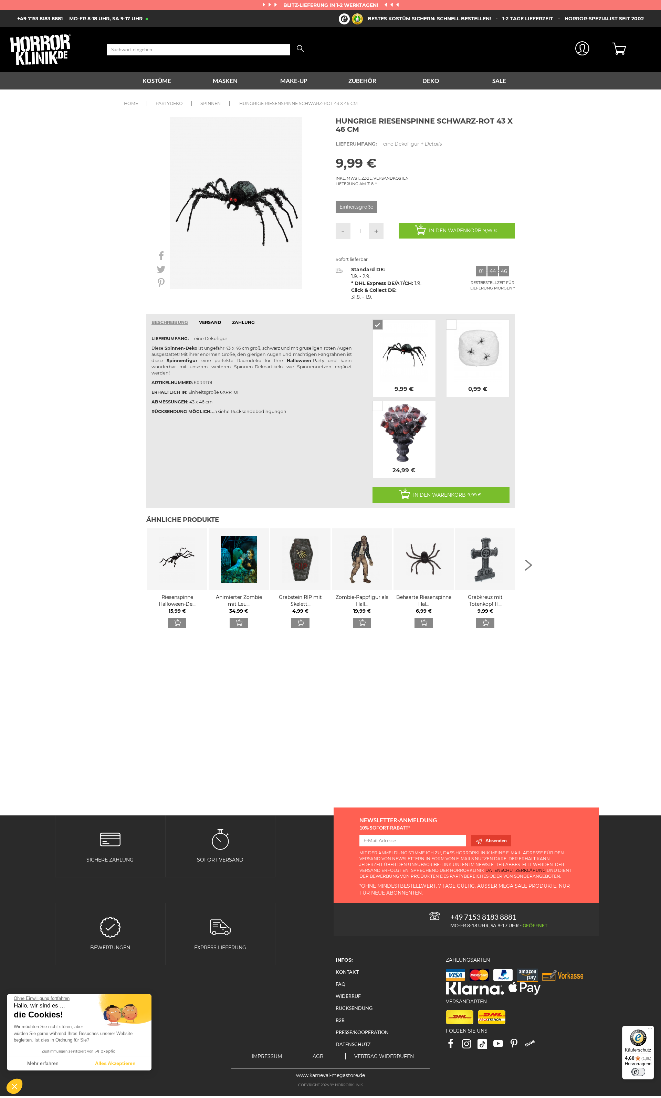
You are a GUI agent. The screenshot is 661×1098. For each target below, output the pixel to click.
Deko (430, 80)
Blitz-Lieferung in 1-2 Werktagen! (331, 5)
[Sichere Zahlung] (110, 839)
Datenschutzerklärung (515, 870)
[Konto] (582, 50)
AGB (318, 1056)
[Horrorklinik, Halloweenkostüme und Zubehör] (53, 49)
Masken (225, 80)
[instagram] (470, 1046)
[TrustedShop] (351, 18)
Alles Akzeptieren (115, 1063)
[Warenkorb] (631, 49)
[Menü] (650, 1030)
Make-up (293, 80)
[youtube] (501, 1046)
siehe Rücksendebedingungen (252, 411)
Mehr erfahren (43, 1063)
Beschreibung (169, 322)
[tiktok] (485, 1046)
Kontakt (347, 972)
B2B (340, 1020)
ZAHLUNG (243, 322)
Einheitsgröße (356, 207)
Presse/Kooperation (362, 1032)
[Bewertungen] (110, 927)
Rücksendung (354, 1008)
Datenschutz (353, 1044)
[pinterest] (517, 1046)
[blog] (532, 1046)
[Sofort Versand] (220, 839)
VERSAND (210, 322)
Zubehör (362, 80)
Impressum (267, 1056)
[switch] (638, 1072)
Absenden (496, 840)
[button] (14, 1086)
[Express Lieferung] (220, 927)
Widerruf (348, 996)
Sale (499, 80)
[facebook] (454, 1046)
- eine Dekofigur (389, 144)
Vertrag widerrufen (384, 1056)
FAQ (340, 984)
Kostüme (157, 80)
